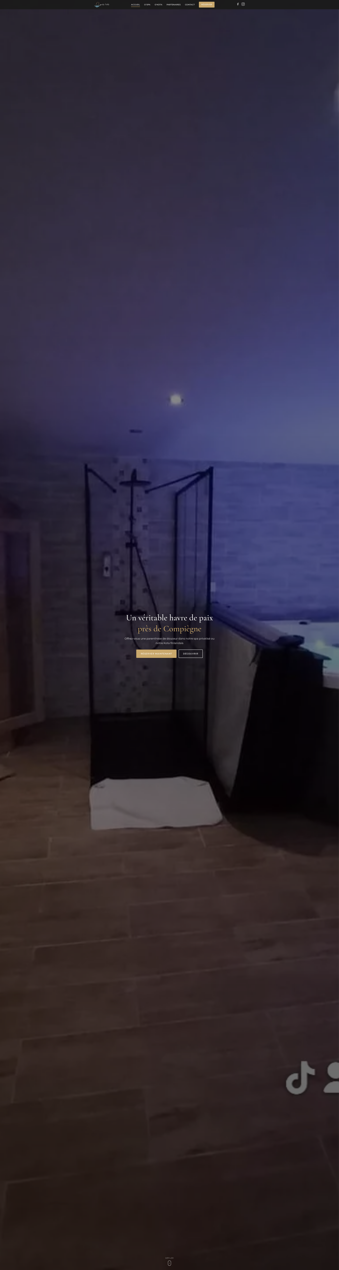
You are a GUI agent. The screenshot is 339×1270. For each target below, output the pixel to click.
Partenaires (174, 4)
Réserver (206, 4)
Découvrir (190, 653)
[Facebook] (237, 5)
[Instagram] (243, 5)
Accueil (135, 4)
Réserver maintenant (156, 653)
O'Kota (158, 4)
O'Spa (147, 4)
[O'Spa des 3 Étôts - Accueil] (101, 4)
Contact (190, 4)
